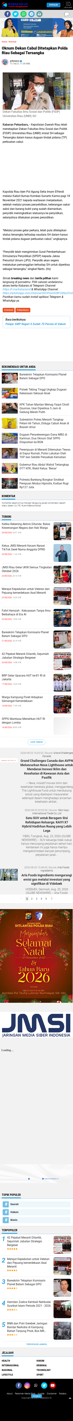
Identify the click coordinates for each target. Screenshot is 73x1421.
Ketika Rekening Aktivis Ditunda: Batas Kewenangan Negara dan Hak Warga (26, 525)
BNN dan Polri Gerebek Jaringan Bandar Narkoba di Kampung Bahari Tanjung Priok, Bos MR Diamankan (27, 1327)
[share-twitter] (15, 14)
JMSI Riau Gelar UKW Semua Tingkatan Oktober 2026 (27, 569)
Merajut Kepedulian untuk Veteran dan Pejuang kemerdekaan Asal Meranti (26, 590)
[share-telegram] (31, 14)
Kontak (41, 1393)
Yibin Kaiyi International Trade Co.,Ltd (50, 812)
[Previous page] (21, 898)
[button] (32, 35)
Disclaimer (52, 1393)
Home (4, 42)
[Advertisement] (36, 171)
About (10, 1393)
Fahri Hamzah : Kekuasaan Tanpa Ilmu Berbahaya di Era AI (26, 612)
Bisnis (13, 1220)
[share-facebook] (7, 14)
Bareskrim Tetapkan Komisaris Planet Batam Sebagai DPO (25, 634)
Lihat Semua (36, 742)
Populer (53, 5)
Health (6, 1360)
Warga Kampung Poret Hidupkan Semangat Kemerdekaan (22, 699)
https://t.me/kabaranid (17, 289)
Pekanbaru (23, 310)
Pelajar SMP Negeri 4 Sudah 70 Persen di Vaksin (35, 324)
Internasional (10, 1365)
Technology (43, 1370)
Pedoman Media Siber (25, 1393)
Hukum (14, 1212)
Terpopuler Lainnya (36, 1344)
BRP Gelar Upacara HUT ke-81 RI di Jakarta (23, 677)
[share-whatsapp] (23, 14)
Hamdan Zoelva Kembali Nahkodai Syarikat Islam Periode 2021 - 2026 (29, 1303)
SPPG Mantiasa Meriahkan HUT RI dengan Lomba (23, 720)
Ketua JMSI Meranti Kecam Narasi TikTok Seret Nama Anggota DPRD (23, 547)
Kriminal (8, 310)
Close (36, 1396)
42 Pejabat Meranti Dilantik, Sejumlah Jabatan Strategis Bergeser (25, 655)
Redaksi (62, 1393)
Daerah (14, 1204)
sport (40, 1374)
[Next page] (51, 898)
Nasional (7, 1370)
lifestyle (7, 1374)
